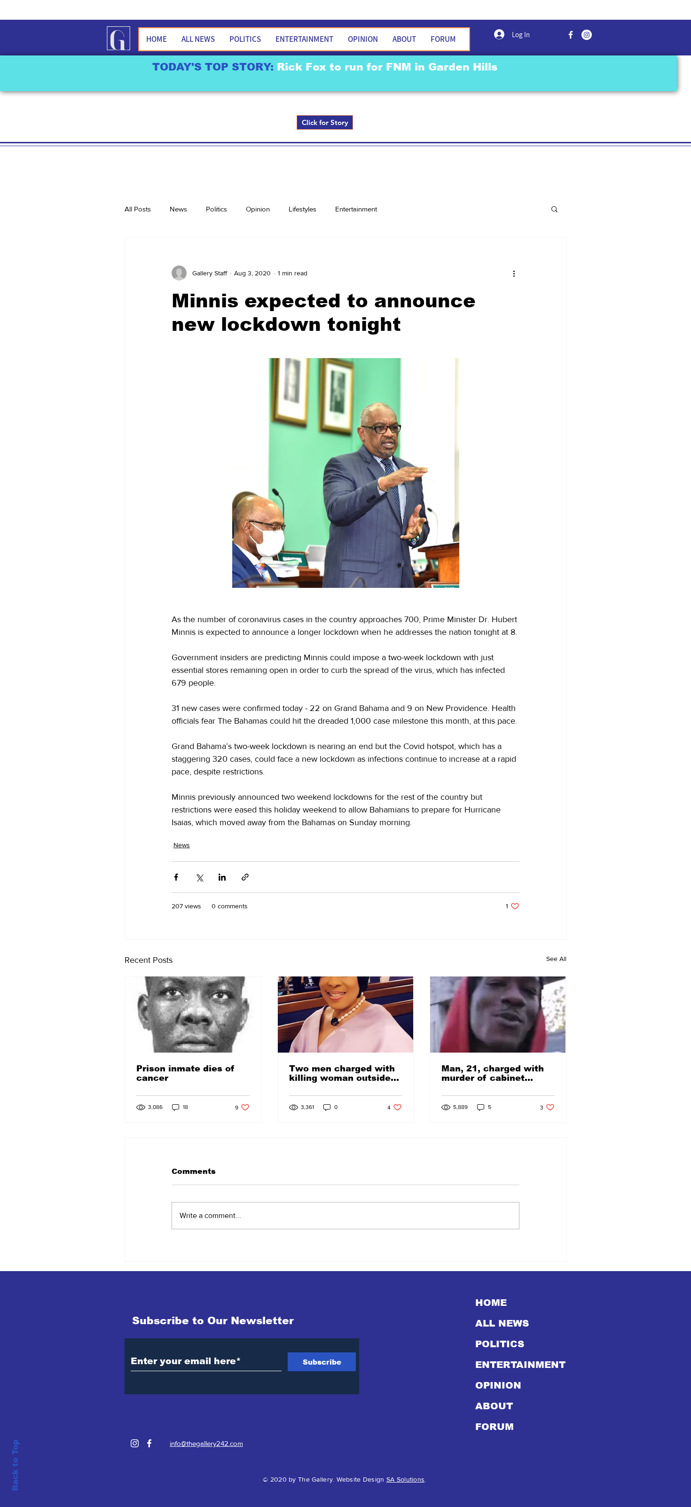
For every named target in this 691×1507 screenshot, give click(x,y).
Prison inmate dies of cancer (185, 1073)
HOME (491, 1302)
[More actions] (513, 273)
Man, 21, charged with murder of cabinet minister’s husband (492, 1073)
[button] (554, 208)
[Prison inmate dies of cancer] (193, 1014)
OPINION (498, 1385)
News (178, 209)
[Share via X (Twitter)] (199, 877)
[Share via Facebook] (176, 877)
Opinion (258, 209)
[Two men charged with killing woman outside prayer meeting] (346, 1014)
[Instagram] (134, 1443)
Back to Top (15, 1465)
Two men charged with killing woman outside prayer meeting (342, 1073)
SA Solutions (405, 1479)
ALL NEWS (502, 1323)
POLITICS (499, 1344)
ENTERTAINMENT (520, 1364)
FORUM (494, 1426)
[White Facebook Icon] (149, 1443)
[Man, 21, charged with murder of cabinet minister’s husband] (498, 1014)
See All (556, 958)
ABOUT (494, 1406)
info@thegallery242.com (206, 1443)
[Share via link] (245, 877)
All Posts (138, 209)
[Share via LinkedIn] (222, 877)
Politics (216, 209)
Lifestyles (302, 209)
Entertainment (356, 209)
